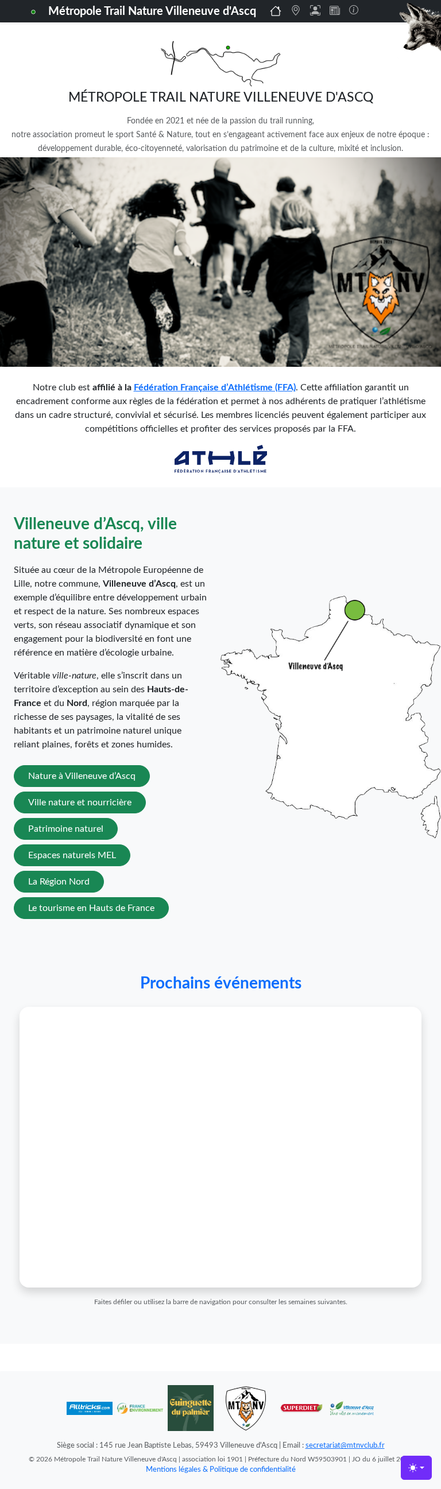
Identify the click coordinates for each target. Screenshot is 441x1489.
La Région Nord (59, 881)
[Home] (275, 11)
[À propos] (354, 10)
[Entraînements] (295, 10)
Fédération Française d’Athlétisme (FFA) (215, 387)
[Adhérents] (315, 10)
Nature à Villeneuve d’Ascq (82, 776)
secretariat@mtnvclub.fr (345, 1445)
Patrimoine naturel (65, 828)
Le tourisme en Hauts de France (91, 908)
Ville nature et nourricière (79, 802)
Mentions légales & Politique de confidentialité (221, 1469)
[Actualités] (335, 10)
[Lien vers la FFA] (221, 458)
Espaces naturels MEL (72, 855)
